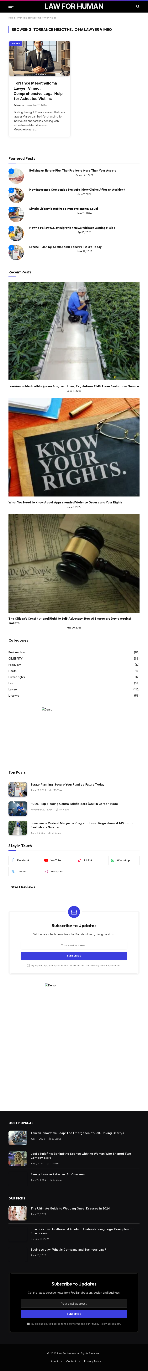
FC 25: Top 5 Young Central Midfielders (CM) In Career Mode (74, 804)
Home (11, 17)
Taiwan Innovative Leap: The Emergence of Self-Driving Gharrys (77, 1133)
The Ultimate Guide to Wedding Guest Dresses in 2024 (70, 1208)
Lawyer (15, 43)
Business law (16, 652)
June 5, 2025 (74, 507)
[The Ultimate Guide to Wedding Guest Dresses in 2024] (17, 1213)
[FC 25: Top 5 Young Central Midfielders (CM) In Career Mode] (17, 808)
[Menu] (10, 6)
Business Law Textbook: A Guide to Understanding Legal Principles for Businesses (82, 1231)
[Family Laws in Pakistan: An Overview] (17, 1179)
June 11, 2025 (74, 390)
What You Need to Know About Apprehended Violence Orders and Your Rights (65, 502)
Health (12, 670)
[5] (16, 259)
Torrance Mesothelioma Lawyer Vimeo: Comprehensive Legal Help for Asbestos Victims (38, 91)
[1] (16, 182)
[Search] (137, 6)
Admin (17, 105)
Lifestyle (13, 695)
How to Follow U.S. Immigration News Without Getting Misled (72, 228)
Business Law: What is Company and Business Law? (68, 1249)
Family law (14, 664)
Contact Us (73, 1361)
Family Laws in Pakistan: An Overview (58, 1174)
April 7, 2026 (84, 232)
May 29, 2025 (74, 627)
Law (10, 683)
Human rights (16, 677)
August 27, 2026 (84, 174)
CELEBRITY (15, 658)
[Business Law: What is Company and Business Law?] (17, 1254)
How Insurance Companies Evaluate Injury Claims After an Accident (77, 189)
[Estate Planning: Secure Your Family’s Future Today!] (17, 789)
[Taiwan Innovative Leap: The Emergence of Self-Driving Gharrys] (17, 1138)
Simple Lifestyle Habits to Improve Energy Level (63, 209)
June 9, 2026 (84, 194)
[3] (16, 221)
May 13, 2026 (84, 213)
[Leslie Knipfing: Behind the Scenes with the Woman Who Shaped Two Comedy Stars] (17, 1158)
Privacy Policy (99, 965)
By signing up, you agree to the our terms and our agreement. (76, 965)
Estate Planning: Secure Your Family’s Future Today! (65, 247)
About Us (56, 1361)
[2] (16, 202)
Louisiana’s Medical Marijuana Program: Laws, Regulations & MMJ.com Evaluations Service (73, 386)
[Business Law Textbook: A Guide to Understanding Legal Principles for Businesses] (17, 1234)
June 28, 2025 (84, 251)
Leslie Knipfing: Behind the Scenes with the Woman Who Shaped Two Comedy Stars (81, 1156)
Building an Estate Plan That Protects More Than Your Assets (72, 170)
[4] (16, 240)
